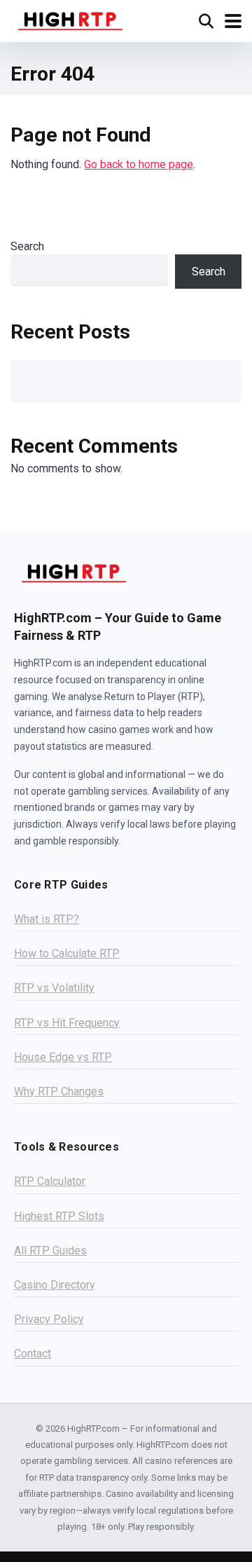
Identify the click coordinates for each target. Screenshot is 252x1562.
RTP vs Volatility (54, 987)
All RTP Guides (50, 1250)
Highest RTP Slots (59, 1216)
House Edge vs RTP (63, 1057)
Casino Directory (54, 1285)
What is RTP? (46, 919)
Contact (32, 1353)
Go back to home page (138, 164)
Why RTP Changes (59, 1091)
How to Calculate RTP (67, 953)
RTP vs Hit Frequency (67, 1022)
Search (27, 246)
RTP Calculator (49, 1181)
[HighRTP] (70, 19)
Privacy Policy (49, 1319)
